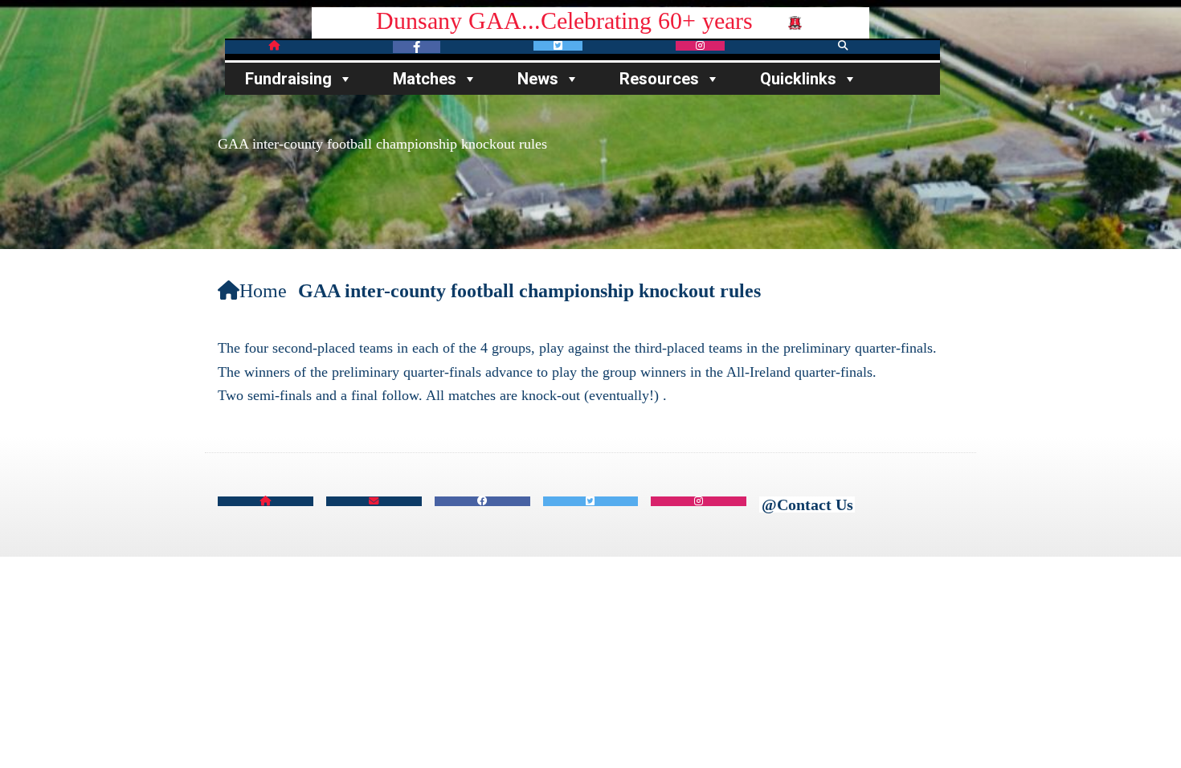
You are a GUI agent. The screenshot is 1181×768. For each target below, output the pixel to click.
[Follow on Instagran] (700, 46)
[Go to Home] (306, 46)
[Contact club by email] (374, 501)
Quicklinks (798, 78)
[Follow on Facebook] (416, 47)
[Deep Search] (843, 46)
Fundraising (288, 78)
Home (263, 290)
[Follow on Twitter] (557, 46)
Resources (659, 78)
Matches (424, 78)
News (537, 78)
